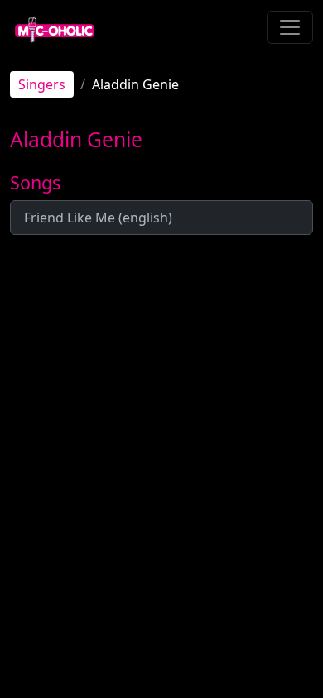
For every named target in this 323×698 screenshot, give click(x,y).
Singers (41, 84)
